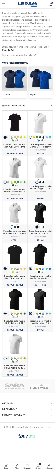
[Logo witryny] (27, 4)
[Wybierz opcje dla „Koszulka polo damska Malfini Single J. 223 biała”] (37, 180)
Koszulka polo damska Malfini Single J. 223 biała (40, 188)
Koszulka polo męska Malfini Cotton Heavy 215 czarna (40, 278)
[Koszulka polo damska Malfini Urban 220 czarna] (40, 215)
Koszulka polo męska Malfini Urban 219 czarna (40, 323)
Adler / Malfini (40, 150)
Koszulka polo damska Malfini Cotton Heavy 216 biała (40, 146)
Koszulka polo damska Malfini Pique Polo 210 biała (14, 191)
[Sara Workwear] (15, 386)
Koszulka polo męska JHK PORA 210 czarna (15, 277)
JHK (14, 150)
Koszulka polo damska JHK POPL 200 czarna (14, 145)
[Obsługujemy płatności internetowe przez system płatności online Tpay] (27, 436)
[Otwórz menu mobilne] (3, 4)
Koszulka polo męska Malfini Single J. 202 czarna (15, 323)
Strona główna (9, 46)
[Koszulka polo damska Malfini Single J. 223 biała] (40, 170)
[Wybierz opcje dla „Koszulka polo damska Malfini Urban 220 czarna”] (37, 225)
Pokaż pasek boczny (15, 105)
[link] (5, 137)
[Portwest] (40, 386)
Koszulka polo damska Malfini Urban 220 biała (15, 232)
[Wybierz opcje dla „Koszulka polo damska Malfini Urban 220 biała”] (12, 225)
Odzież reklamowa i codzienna (33, 46)
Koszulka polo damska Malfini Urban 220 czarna (40, 233)
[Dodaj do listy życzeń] (42, 180)
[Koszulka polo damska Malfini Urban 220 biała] (15, 215)
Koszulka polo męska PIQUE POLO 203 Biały (15, 366)
